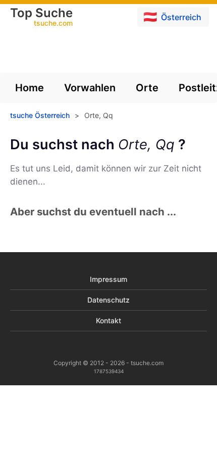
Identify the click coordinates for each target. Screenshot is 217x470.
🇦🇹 (172, 16)
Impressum (108, 279)
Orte (147, 88)
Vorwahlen (90, 88)
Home (29, 88)
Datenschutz (108, 300)
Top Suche (41, 17)
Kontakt (108, 320)
